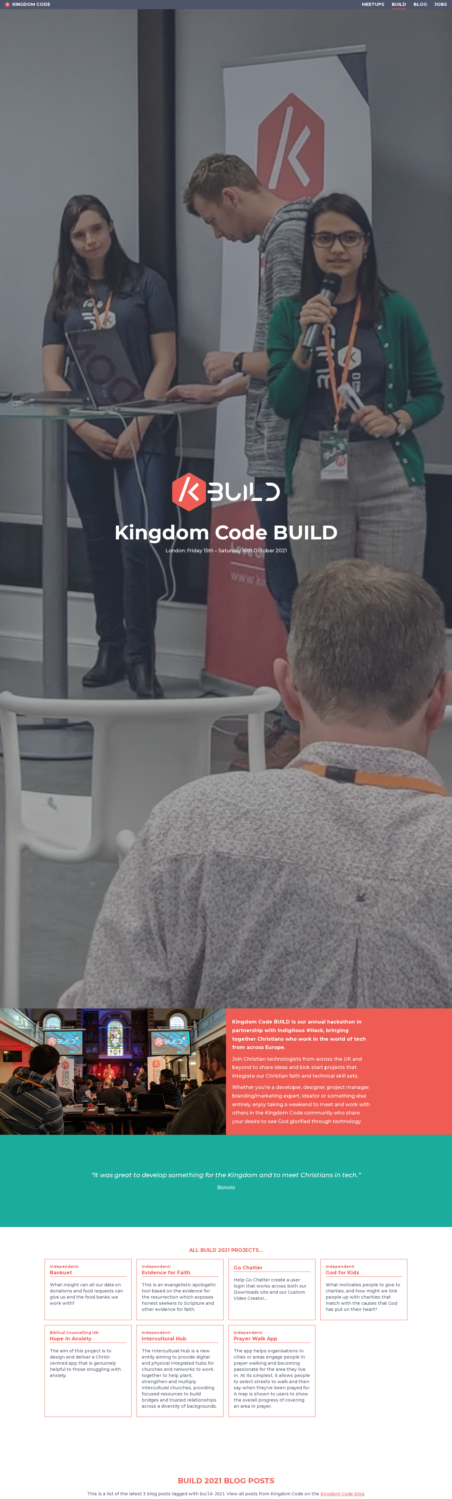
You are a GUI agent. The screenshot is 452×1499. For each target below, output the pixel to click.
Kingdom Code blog (342, 1494)
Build (399, 4)
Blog (420, 4)
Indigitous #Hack (300, 1030)
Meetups (373, 4)
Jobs (440, 4)
